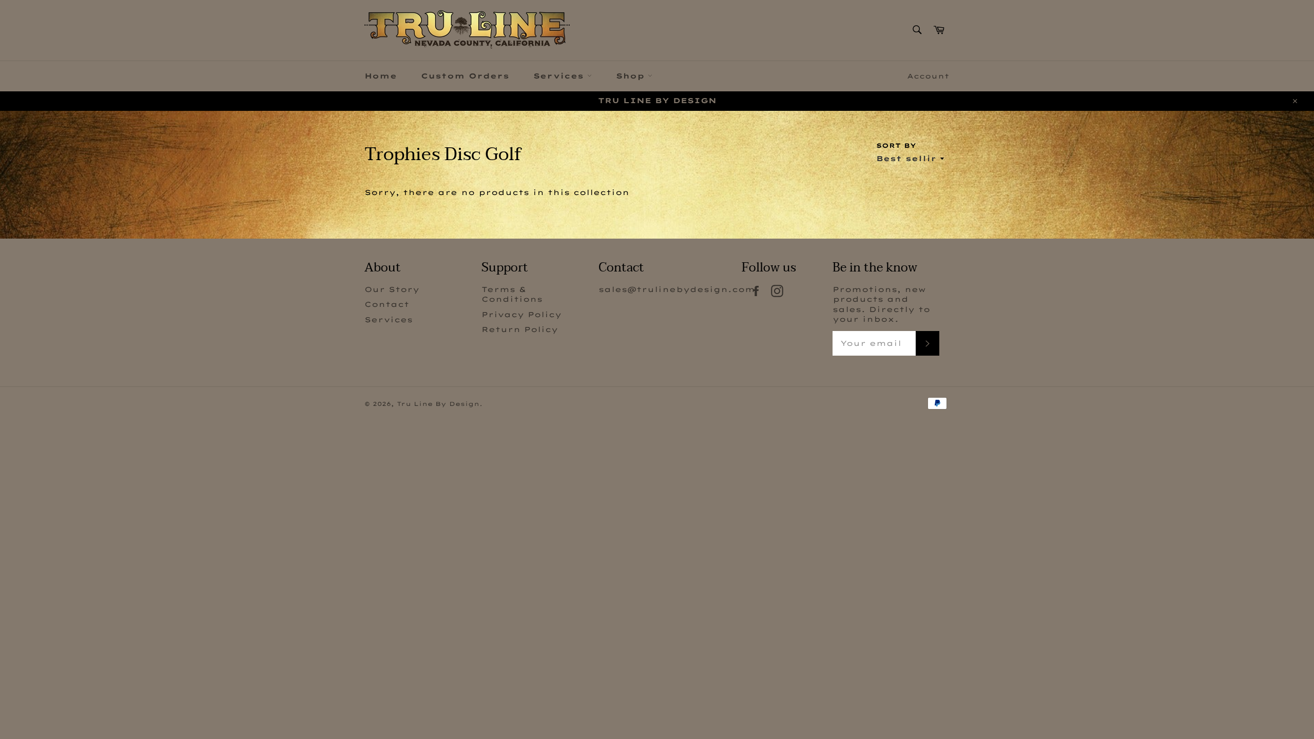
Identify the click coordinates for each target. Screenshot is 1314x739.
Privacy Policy (521, 314)
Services (560, 76)
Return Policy (519, 329)
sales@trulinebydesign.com (676, 289)
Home (380, 76)
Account (928, 76)
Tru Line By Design (438, 403)
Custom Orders (465, 76)
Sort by (896, 145)
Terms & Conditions (512, 294)
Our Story (391, 289)
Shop (632, 76)
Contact (386, 304)
